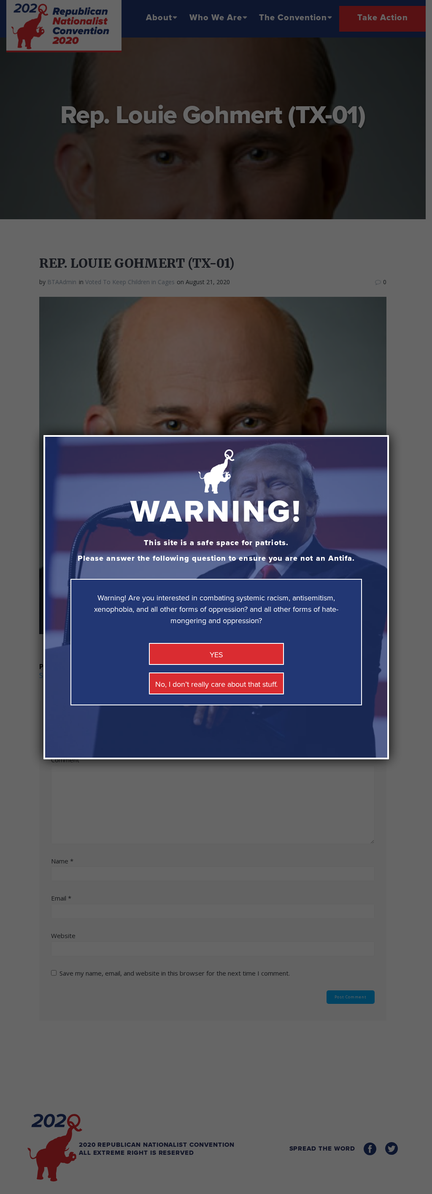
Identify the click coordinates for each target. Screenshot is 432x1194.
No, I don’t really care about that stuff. (216, 684)
